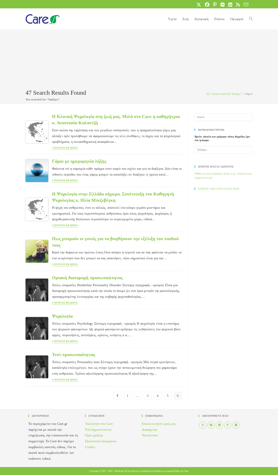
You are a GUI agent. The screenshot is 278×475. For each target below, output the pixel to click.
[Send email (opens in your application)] (245, 4)
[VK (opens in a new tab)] (222, 4)
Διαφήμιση (149, 429)
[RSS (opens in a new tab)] (238, 4)
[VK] (236, 425)
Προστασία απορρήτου (101, 441)
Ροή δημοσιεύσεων (98, 429)
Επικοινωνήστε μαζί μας (159, 424)
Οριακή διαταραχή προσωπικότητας (87, 277)
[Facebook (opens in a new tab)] (207, 4)
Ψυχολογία (62, 316)
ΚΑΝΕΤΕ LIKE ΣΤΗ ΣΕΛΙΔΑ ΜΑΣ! (219, 188)
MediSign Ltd (120, 471)
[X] (202, 425)
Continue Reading (65, 148)
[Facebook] (211, 425)
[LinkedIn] (219, 425)
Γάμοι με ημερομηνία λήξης (79, 161)
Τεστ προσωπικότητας (73, 354)
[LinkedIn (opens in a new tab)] (230, 4)
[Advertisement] (139, 60)
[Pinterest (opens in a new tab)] (214, 4)
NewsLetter (150, 435)
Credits (90, 447)
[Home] (208, 93)
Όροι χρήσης (94, 435)
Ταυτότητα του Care (99, 424)
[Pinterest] (227, 425)
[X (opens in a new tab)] (199, 4)
